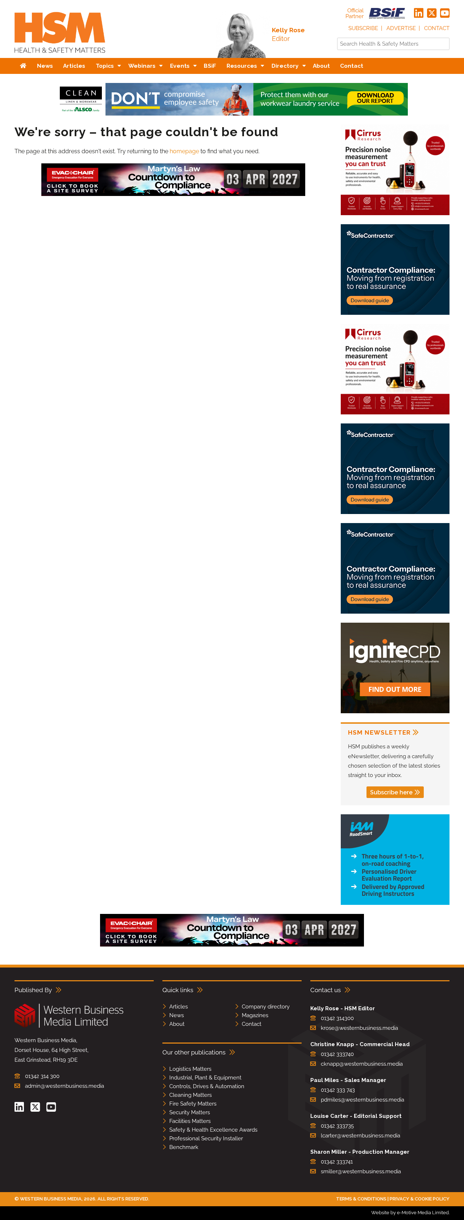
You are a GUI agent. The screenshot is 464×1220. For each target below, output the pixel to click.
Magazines (255, 1015)
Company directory (266, 1006)
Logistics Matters (190, 1069)
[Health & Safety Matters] (59, 55)
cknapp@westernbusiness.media (362, 1064)
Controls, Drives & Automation (206, 1086)
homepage (184, 151)
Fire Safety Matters (192, 1103)
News (176, 1015)
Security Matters (189, 1112)
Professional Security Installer (206, 1138)
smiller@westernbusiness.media (361, 1171)
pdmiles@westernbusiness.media (362, 1099)
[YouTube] (445, 13)
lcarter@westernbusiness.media (360, 1135)
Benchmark (183, 1147)
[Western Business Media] (68, 1026)
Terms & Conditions (361, 1199)
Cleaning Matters (190, 1095)
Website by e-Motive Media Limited (410, 1212)
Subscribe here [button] (391, 792)
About (177, 1024)
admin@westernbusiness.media (64, 1086)
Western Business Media (51, 1199)
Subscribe (363, 28)
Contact (437, 28)
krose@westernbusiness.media (359, 1028)
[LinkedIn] (418, 13)
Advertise (401, 28)
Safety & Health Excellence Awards (213, 1130)
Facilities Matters (190, 1121)
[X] (431, 13)
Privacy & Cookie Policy (420, 1199)
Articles (178, 1006)
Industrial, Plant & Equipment (205, 1077)
